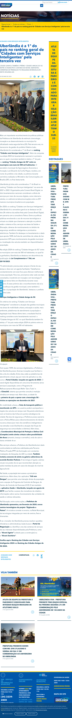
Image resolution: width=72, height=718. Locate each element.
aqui (26, 689)
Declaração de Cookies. (41, 710)
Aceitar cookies (31, 713)
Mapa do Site (60, 694)
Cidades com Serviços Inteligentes (15, 41)
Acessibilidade (62, 2)
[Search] (59, 2)
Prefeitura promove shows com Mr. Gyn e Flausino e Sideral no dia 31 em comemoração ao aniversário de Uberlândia (66, 215)
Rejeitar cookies (20, 713)
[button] (41, 5)
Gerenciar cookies (8, 713)
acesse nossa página (62, 686)
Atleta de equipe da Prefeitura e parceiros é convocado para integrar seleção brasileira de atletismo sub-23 (54, 93)
